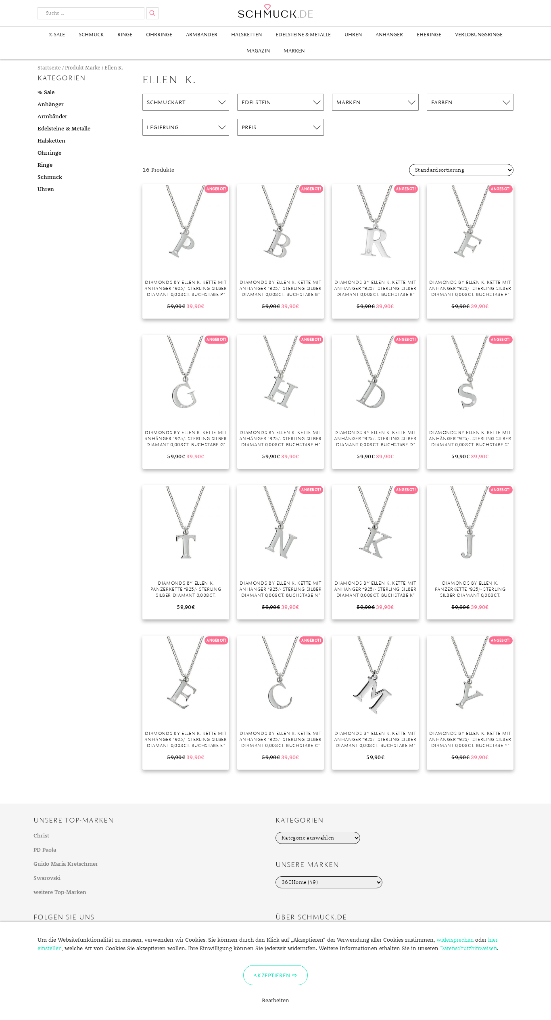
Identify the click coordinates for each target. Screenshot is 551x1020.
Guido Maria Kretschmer (65, 864)
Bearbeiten (275, 1000)
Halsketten (246, 34)
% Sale (57, 34)
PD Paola (44, 850)
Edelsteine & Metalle (303, 34)
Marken (294, 51)
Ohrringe (159, 34)
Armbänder (201, 34)
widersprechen (455, 940)
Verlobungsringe (479, 34)
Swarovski (47, 878)
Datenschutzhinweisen (468, 948)
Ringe (124, 34)
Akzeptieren (271, 975)
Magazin (258, 51)
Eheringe (429, 34)
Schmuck (91, 34)
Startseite (49, 68)
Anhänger (389, 34)
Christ (41, 836)
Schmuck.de (275, 11)
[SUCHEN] (152, 13)
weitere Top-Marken (59, 892)
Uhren (353, 34)
